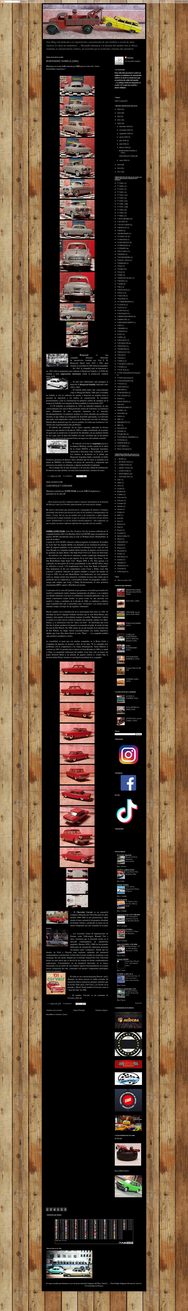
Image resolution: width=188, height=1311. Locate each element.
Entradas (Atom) (61, 1014)
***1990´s (120, 213)
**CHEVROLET (123, 242)
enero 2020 (123, 160)
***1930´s (120, 195)
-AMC (119, 482)
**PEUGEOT (122, 340)
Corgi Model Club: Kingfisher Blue (132, 873)
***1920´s (120, 192)
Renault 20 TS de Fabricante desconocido (131, 859)
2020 (119, 123)
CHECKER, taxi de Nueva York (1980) (133, 613)
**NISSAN (121, 331)
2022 (119, 116)
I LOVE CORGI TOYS (125, 870)
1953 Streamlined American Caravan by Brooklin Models (132, 918)
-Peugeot (120, 548)
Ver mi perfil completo (132, 61)
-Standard (120, 562)
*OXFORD (121, 413)
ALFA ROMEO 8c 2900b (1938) (132, 708)
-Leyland (120, 533)
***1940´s (120, 198)
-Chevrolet (120, 497)
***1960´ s (121, 204)
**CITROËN (121, 248)
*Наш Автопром (123, 449)
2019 (119, 164)
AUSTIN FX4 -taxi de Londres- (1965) (133, 719)
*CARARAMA (122, 392)
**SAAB (120, 355)
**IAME (120, 284)
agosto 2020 (123, 137)
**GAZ (119, 272)
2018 (119, 168)
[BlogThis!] (79, 476)
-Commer (120, 503)
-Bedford (120, 491)
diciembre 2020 (124, 126)
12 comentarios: (68, 476)
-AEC (119, 479)
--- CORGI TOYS (123, 465)
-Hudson (120, 524)
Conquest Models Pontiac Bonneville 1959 (132, 993)
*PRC (119, 419)
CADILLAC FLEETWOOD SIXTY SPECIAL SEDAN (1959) (132, 637)
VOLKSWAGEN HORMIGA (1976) (132, 658)
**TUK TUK (121, 370)
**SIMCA (120, 361)
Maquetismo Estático (124, 929)
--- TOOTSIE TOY (123, 476)
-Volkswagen (121, 571)
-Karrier (119, 530)
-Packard (120, 545)
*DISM (119, 398)
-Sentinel (120, 559)
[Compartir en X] (81, 476)
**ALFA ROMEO (123, 218)
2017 (119, 172)
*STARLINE (121, 434)
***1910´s (120, 189)
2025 (119, 113)
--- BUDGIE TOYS (124, 462)
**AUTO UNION (123, 224)
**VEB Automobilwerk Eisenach (128, 373)
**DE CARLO (122, 251)
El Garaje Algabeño (124, 855)
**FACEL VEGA (123, 260)
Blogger (100, 1286)
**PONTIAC (121, 346)
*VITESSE (121, 440)
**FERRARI (121, 263)
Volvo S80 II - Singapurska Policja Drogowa (132, 889)
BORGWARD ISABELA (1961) (62, 61)
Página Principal (79, 1010)
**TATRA (120, 367)
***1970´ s (121, 207)
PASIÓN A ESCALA (125, 974)
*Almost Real (121, 386)
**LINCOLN (121, 310)
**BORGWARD (123, 233)
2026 (119, 109)
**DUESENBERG (123, 257)
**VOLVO (120, 384)
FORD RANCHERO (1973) (133, 624)
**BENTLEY (122, 227)
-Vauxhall (120, 568)
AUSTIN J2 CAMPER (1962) (132, 697)
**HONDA (121, 281)
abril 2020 (123, 144)
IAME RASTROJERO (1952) (131, 647)
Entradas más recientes (54, 1010)
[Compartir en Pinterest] (86, 476)
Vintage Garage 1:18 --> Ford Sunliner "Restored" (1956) (133, 948)
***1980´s (120, 210)
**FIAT (119, 266)
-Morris (119, 539)
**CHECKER (122, 239)
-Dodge (119, 512)
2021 (119, 120)
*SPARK (120, 431)
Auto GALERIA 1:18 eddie (127, 944)
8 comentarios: (67, 1003)
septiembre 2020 (125, 133)
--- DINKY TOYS (123, 468)
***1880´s (120, 183)
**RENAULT (122, 352)
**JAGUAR (121, 295)
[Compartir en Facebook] (83, 476)
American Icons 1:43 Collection (128, 914)
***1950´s (120, 201)
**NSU (119, 334)
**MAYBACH (122, 313)
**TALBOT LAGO (124, 364)
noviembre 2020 (125, 130)
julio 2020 (123, 140)
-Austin (119, 488)
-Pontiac (120, 553)
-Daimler (120, 506)
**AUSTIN (121, 221)
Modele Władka (123, 884)
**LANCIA (121, 304)
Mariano (130, 58)
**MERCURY (122, 319)
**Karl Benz (121, 298)
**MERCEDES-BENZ (125, 316)
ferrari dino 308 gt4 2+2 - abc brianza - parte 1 (132, 963)
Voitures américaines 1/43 (126, 989)
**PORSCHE (122, 349)
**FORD (120, 269)
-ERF (119, 515)
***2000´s (120, 216)
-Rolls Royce (121, 556)
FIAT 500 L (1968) (132, 601)
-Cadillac (120, 494)
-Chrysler (120, 500)
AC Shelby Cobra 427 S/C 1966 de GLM (131, 903)
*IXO (119, 404)
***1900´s (120, 186)
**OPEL (120, 337)
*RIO (119, 425)
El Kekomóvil (122, 899)
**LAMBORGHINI (124, 301)
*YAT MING (121, 446)
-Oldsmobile (121, 542)
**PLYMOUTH (122, 343)
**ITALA (120, 293)
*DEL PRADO (122, 395)
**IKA (119, 287)
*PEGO (119, 416)
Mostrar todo (138, 1003)
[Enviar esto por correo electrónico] (77, 476)
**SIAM (120, 358)
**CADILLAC (122, 236)
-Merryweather (122, 536)
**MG (119, 325)
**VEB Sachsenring (124, 378)
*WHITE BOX (122, 443)
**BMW (120, 230)
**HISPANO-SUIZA (124, 278)
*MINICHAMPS (123, 407)
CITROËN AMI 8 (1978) (132, 680)
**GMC (120, 275)
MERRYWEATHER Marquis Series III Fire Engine (133, 592)
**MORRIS (121, 328)
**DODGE (121, 254)
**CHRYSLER (122, 245)
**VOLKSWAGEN (124, 381)
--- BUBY (120, 459)
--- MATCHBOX (123, 474)
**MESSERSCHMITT (125, 322)
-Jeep (118, 527)
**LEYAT (120, 307)
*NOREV (120, 410)
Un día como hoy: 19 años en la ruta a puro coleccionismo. (133, 978)
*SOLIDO (120, 428)
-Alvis (119, 485)
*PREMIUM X (122, 422)
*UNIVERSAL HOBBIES (126, 437)
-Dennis (119, 509)
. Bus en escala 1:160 (124, 580)
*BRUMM (120, 389)
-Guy (118, 521)
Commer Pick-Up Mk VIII (133, 669)
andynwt (138, 1283)
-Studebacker (121, 565)
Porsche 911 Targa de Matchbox (132, 932)
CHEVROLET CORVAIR (59, 485)
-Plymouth (120, 551)
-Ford (119, 518)
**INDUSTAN (122, 290)
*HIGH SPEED (122, 401)
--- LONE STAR (123, 471)
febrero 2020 (123, 147)
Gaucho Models (122, 959)
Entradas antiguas (102, 1010)
